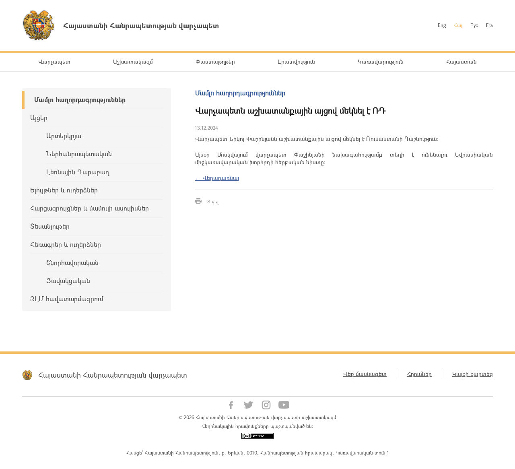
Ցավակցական (68, 280)
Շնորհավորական (72, 262)
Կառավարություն (381, 61)
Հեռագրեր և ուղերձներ (65, 244)
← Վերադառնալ (217, 178)
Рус (474, 25)
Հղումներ (419, 374)
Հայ (458, 25)
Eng (442, 25)
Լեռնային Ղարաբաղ (77, 171)
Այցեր (38, 117)
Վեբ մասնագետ (365, 374)
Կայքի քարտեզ (472, 374)
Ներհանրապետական (79, 153)
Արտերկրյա (63, 135)
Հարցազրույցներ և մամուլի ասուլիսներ (89, 208)
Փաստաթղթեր (215, 61)
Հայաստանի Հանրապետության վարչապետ (112, 375)
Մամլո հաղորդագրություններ (80, 99)
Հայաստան (461, 61)
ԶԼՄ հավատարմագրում (66, 298)
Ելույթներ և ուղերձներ (64, 190)
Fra (489, 25)
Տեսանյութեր (50, 226)
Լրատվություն (296, 61)
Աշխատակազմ (133, 61)
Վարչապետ (54, 61)
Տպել (212, 201)
